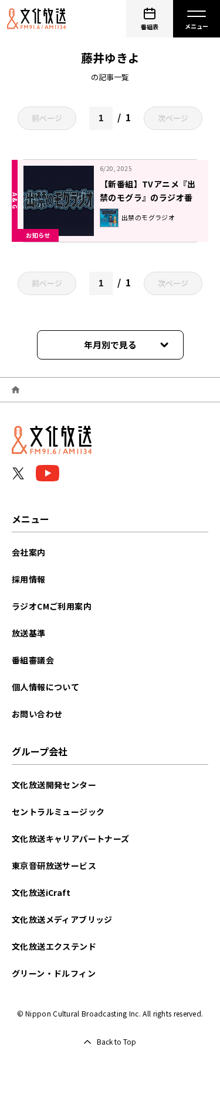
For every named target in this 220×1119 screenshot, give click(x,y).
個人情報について (45, 687)
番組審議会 (33, 660)
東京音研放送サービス (54, 865)
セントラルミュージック (58, 811)
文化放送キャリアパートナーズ (71, 838)
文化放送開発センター (54, 785)
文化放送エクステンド (54, 946)
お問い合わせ (37, 714)
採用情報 (29, 579)
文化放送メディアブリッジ (62, 919)
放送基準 (29, 633)
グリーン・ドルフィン (54, 973)
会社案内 (29, 552)
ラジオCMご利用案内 (52, 606)
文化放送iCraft (41, 892)
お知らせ (38, 235)
